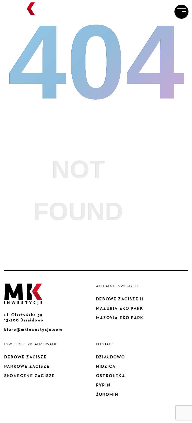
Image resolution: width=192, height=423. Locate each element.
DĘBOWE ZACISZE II (119, 299)
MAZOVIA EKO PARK (120, 317)
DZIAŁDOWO (110, 357)
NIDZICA (106, 366)
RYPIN (103, 385)
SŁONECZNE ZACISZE (29, 375)
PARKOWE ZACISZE (27, 366)
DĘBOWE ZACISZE (25, 357)
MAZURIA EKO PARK (119, 308)
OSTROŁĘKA (110, 375)
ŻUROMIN (107, 394)
